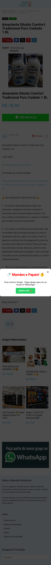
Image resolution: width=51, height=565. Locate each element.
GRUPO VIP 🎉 (25, 291)
